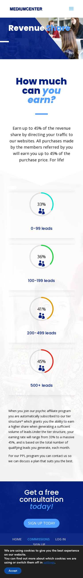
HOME (17, 539)
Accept (13, 570)
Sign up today (41, 523)
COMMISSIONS (38, 539)
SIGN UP (39, 544)
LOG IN (60, 539)
